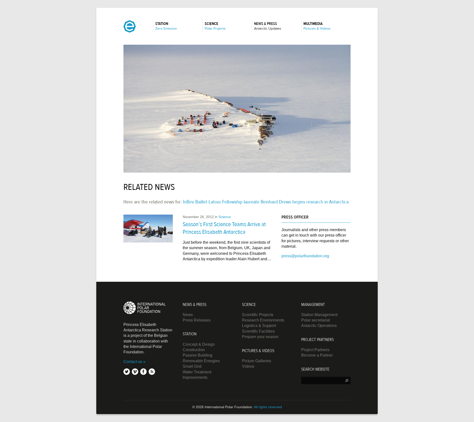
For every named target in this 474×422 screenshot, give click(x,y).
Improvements (195, 377)
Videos (248, 366)
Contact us (132, 362)
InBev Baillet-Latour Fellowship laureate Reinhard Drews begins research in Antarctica (266, 202)
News (188, 315)
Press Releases (197, 320)
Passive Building (197, 355)
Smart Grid (192, 366)
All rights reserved (268, 407)
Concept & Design (199, 344)
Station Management (319, 315)
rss (152, 371)
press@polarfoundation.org (305, 256)
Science (224, 217)
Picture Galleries (256, 361)
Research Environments (263, 320)
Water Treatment (197, 372)
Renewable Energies (201, 361)
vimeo (135, 371)
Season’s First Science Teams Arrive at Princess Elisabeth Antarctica (224, 228)
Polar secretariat (315, 320)
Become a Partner (317, 355)
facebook (143, 371)
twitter (126, 371)
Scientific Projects (257, 315)
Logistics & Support (259, 325)
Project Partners (315, 350)
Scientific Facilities (258, 331)
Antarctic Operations (319, 325)
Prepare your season (260, 337)
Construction (194, 350)
